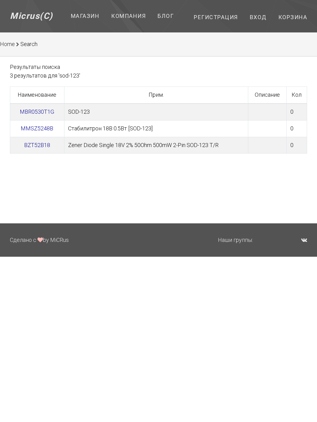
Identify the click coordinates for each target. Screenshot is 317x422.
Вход (258, 17)
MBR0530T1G (37, 111)
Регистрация (216, 17)
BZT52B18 (37, 145)
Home (7, 44)
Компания (128, 16)
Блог (166, 16)
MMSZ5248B (37, 128)
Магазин (85, 16)
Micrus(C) (31, 16)
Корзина (292, 17)
